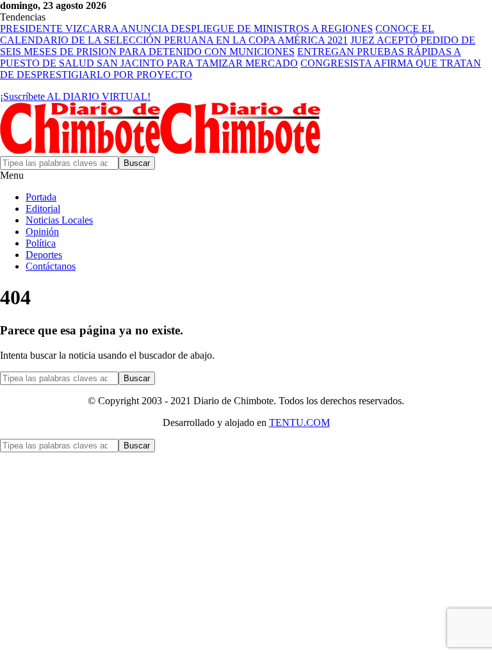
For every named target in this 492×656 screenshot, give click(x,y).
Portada (41, 197)
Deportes (44, 254)
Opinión (42, 231)
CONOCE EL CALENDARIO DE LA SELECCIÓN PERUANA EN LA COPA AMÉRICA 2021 (217, 34)
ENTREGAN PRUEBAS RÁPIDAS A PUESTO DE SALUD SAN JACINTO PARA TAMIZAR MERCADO (230, 57)
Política (41, 243)
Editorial (43, 208)
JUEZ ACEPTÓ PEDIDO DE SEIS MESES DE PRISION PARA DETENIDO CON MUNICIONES (237, 46)
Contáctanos (51, 266)
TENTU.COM (299, 422)
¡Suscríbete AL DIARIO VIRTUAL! (75, 96)
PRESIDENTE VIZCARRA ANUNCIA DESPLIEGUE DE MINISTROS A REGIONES (186, 28)
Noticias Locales (59, 220)
